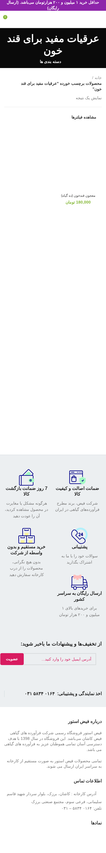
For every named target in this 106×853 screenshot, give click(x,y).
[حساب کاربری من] (89, 19)
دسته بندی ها (50, 62)
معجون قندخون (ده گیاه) (78, 196)
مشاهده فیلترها (84, 117)
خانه (98, 77)
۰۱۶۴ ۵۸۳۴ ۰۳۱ (40, 693)
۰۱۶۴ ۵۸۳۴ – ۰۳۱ (76, 808)
